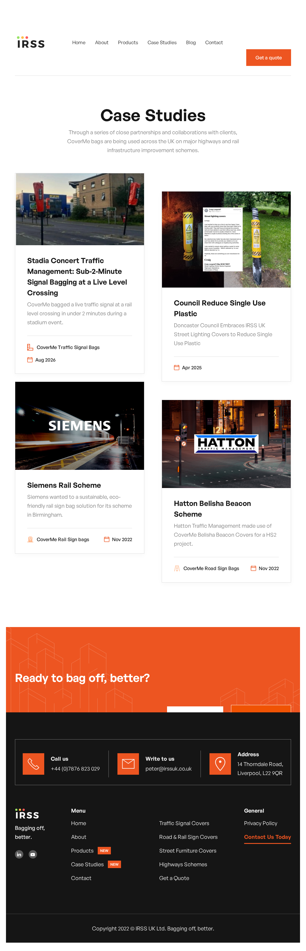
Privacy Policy (260, 823)
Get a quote (268, 58)
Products (128, 42)
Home (78, 42)
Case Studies (162, 42)
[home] (37, 42)
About (101, 42)
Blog (191, 42)
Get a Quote (174, 878)
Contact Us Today (267, 836)
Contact (214, 42)
